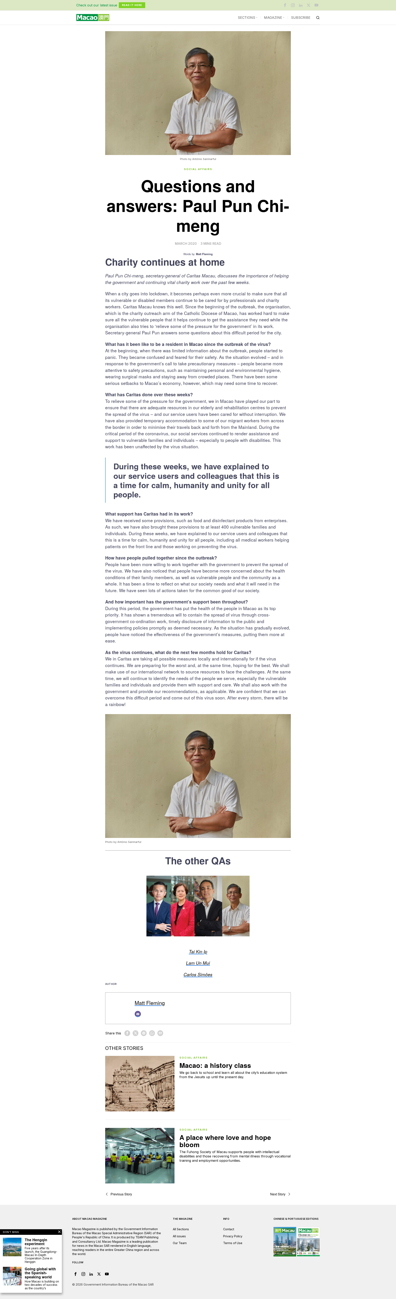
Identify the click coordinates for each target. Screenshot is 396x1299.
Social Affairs (198, 169)
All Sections (181, 1229)
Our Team (180, 1243)
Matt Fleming (150, 1002)
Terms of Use (232, 1243)
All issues (179, 1236)
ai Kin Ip (199, 951)
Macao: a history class (215, 1065)
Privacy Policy (232, 1236)
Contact (228, 1229)
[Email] (138, 1014)
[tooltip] (285, 5)
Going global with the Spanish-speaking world (40, 1273)
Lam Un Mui (198, 963)
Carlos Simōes (198, 974)
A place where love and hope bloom (225, 1141)
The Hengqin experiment (36, 1242)
